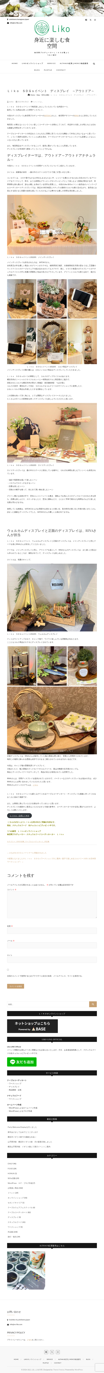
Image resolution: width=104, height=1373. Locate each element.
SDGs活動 (20, 841)
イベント (11, 1193)
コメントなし (38, 102)
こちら (35, 785)
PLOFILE (48, 70)
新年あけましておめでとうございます (23, 1132)
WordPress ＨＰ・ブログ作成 (20, 1183)
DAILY (10, 1163)
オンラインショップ (16, 1198)
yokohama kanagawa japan (19, 19)
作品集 (47, 841)
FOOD (10, 1168)
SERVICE (51, 63)
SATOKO (47, 115)
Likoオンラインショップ (32, 63)
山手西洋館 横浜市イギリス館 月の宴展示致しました (30, 1142)
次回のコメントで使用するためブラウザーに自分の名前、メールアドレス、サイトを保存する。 (45, 976)
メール (11, 941)
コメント (11, 889)
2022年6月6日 (23, 102)
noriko (11, 102)
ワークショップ (14, 1227)
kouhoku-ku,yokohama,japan (19, 1320)
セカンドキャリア (15, 1203)
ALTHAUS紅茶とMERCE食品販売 (74, 63)
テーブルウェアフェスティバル (20, 1207)
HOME (15, 63)
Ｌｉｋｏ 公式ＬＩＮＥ (19, 816)
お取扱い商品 (13, 1188)
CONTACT (61, 70)
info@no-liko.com (16, 23)
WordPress (79, 1370)
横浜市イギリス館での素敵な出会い (22, 1137)
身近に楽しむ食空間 (52, 42)
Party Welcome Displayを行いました (22, 1127)
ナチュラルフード (15, 1222)
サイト (9, 955)
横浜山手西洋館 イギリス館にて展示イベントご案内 (29, 1147)
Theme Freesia (58, 1370)
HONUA (11, 1173)
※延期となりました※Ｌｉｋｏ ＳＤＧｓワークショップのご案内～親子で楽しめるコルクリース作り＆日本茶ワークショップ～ (51, 860)
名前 (10, 926)
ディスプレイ (13, 1217)
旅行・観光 (12, 1237)
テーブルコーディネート (34, 841)
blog (37, 70)
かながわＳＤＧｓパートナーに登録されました (27, 853)
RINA (76, 115)
